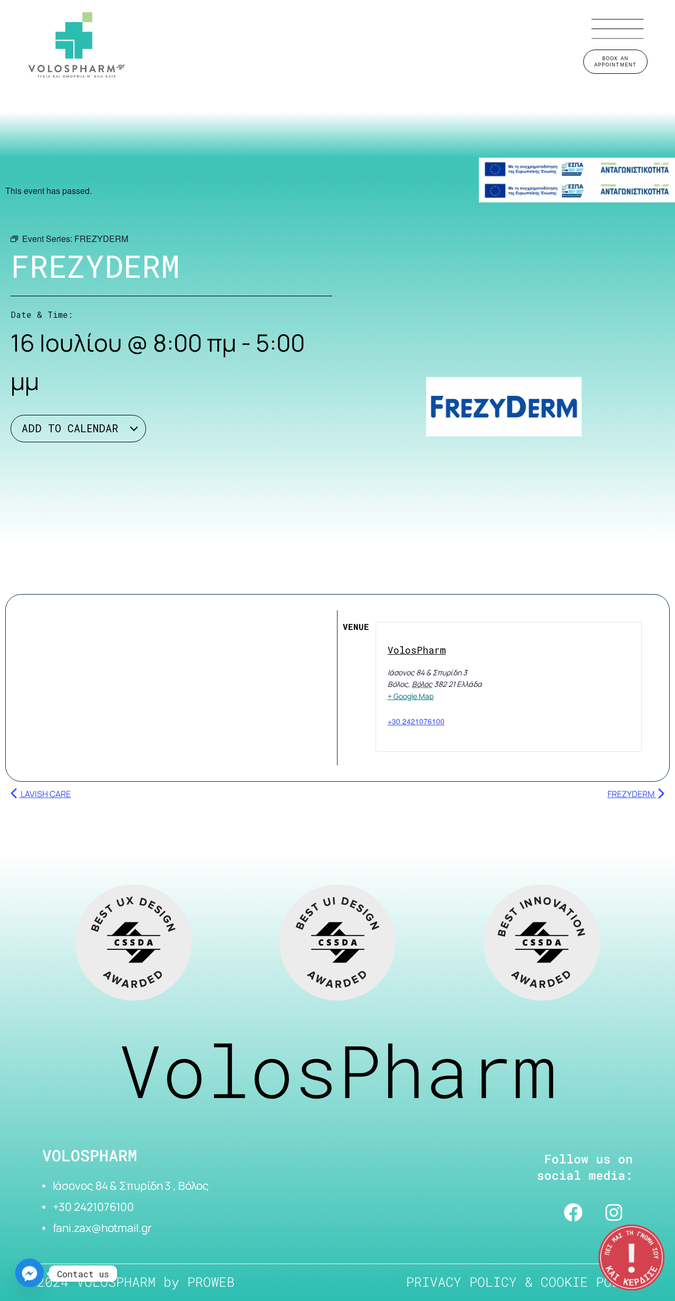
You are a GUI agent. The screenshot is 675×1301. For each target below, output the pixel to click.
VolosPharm (417, 650)
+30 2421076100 (416, 721)
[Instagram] (614, 1212)
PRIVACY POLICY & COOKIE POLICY (524, 1281)
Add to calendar (73, 428)
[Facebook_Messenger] (29, 1273)
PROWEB (211, 1281)
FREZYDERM (632, 794)
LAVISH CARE (45, 794)
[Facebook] (573, 1212)
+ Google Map (410, 696)
